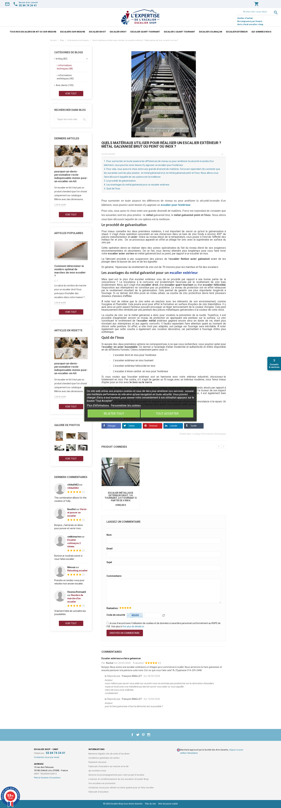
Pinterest (153, 426)
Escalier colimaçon (210, 31)
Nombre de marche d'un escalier (75, 598)
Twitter (132, 426)
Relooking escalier (77, 570)
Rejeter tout (114, 413)
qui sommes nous (261, 31)
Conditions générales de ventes (104, 758)
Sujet (109, 562)
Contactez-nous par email (46, 757)
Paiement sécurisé (97, 762)
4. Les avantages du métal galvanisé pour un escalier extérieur (136, 184)
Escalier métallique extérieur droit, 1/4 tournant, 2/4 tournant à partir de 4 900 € (121, 497)
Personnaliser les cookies (126, 405)
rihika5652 (73, 488)
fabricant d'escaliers (98, 792)
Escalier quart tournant (145, 31)
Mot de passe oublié (168, 803)
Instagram (149, 735)
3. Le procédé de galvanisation (120, 180)
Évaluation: (112, 608)
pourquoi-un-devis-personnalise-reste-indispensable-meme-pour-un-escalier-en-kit (71, 176)
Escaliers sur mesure (72, 31)
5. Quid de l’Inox (112, 188)
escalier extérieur (184, 273)
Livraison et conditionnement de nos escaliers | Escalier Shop (118, 779)
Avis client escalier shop (250, 24)
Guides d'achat (245, 18)
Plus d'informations (98, 405)
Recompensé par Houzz (249, 21)
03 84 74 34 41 (55, 753)
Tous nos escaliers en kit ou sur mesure (33, 31)
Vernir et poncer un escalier (77, 512)
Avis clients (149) (65, 85)
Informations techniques (213, 434)
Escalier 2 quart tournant (179, 31)
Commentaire (114, 576)
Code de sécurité (116, 615)
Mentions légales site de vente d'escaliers (109, 753)
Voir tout (71, 93)
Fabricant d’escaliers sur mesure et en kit (108, 766)
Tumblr (194, 426)
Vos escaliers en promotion (102, 783)
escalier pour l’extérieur (175, 204)
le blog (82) (61, 58)
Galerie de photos (67, 425)
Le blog (196, 434)
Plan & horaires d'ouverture (47, 777)
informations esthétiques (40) (65, 77)
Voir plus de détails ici (133, 626)
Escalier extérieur (237, 31)
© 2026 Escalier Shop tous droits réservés (123, 803)
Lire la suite (60, 204)
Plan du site (150, 803)
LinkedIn (173, 426)
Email (110, 548)
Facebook (132, 735)
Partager (112, 426)
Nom (109, 535)
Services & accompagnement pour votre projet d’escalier (116, 775)
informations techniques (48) (65, 67)
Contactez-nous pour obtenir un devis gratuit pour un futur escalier (121, 787)
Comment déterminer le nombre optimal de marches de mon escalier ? (70, 270)
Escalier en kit (97, 31)
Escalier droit (118, 31)
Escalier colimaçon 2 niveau (74, 543)
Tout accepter (167, 413)
